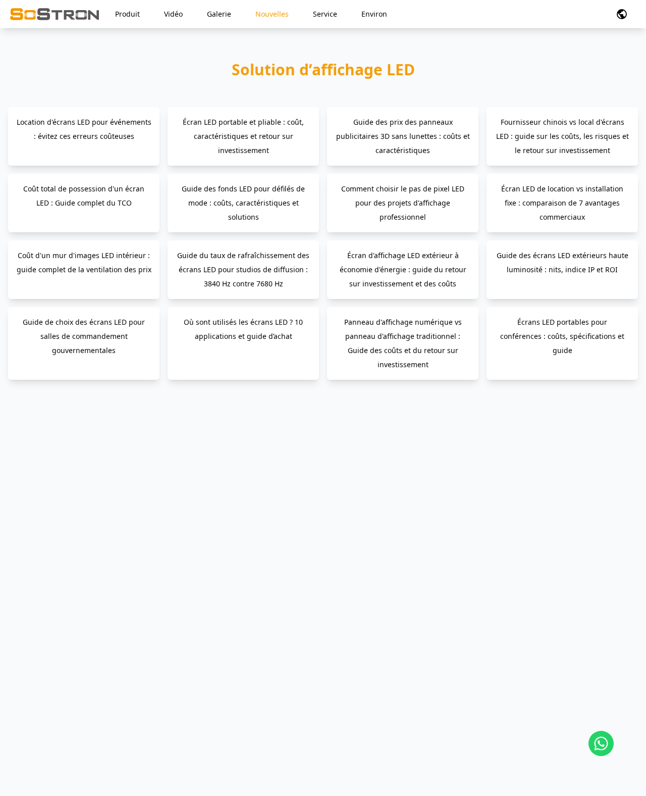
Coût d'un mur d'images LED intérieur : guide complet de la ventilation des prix (84, 262)
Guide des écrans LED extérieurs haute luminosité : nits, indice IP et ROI (562, 262)
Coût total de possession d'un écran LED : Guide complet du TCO (83, 196)
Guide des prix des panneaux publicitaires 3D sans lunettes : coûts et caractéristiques (403, 136)
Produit (127, 14)
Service (325, 14)
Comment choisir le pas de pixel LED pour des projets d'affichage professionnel (402, 203)
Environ (374, 14)
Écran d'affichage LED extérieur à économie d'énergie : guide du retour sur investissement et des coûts (403, 269)
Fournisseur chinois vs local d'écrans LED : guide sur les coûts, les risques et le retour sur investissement (562, 136)
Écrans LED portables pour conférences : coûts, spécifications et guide (562, 336)
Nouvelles (272, 14)
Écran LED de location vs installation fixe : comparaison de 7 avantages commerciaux (562, 203)
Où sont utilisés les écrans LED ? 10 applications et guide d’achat (243, 329)
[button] (622, 14)
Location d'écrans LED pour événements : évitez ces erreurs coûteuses (84, 129)
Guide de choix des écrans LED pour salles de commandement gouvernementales (84, 336)
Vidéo (173, 14)
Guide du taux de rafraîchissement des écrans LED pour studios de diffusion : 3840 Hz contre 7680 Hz (243, 269)
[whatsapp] (601, 743)
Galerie (219, 14)
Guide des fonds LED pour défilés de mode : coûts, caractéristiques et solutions (243, 203)
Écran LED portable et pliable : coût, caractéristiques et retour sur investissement (243, 136)
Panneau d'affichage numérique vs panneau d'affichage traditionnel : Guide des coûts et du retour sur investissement (403, 343)
